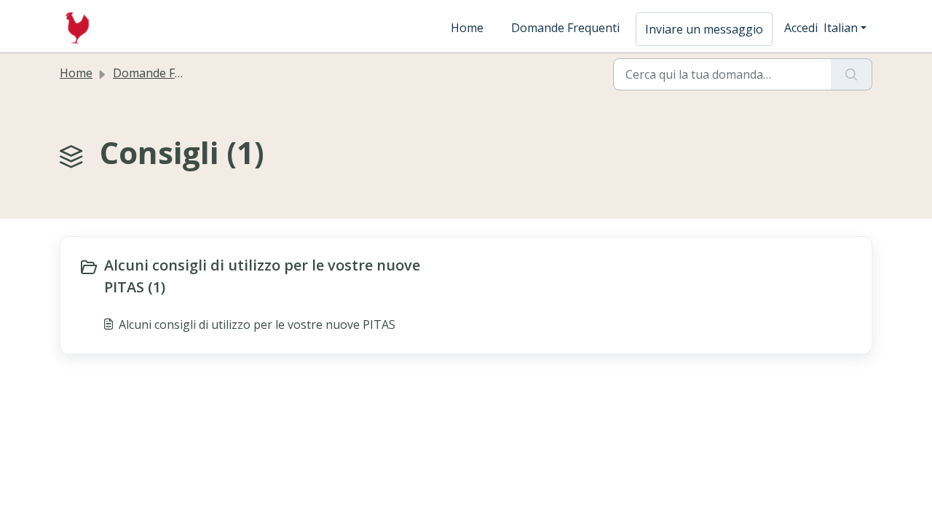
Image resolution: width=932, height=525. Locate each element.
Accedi (801, 28)
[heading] (269, 276)
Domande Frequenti (565, 28)
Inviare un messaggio (704, 29)
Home (467, 28)
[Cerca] (851, 74)
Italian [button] (841, 28)
